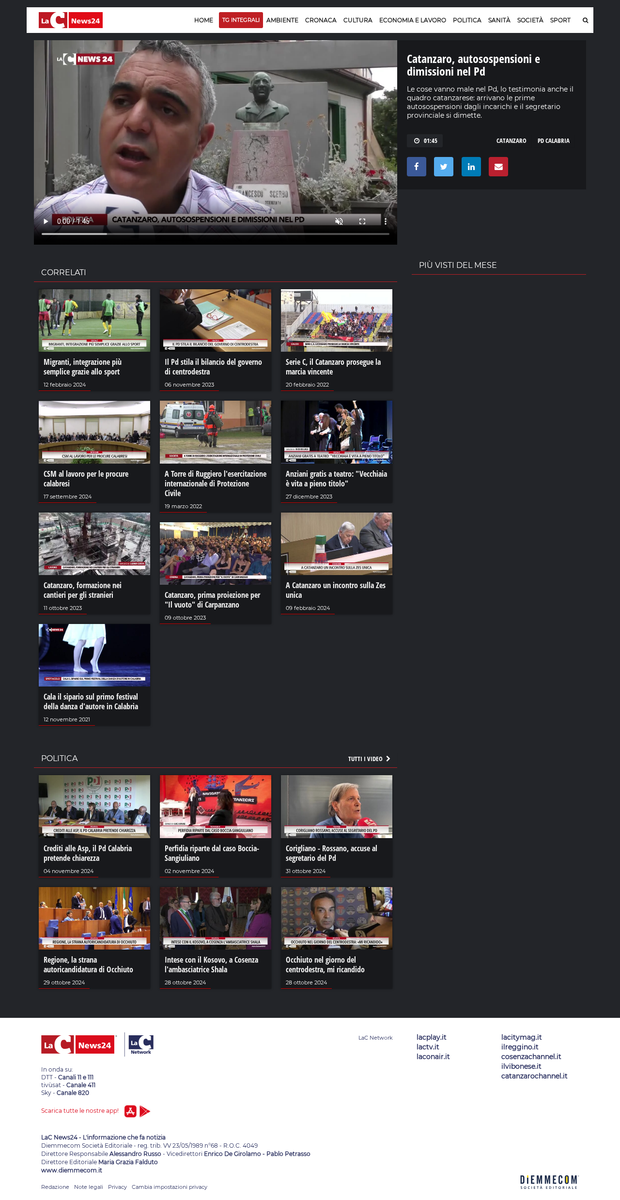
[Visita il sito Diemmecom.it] (549, 1194)
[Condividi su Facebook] (415, 169)
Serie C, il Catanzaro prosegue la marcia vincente (333, 367)
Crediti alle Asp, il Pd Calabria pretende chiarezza (88, 853)
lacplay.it (432, 1037)
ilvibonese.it (521, 1066)
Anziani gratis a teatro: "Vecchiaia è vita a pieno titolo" (336, 478)
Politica (467, 20)
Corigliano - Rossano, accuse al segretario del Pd (331, 853)
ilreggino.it (520, 1047)
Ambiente (282, 20)
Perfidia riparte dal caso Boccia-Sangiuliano (212, 853)
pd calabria (554, 140)
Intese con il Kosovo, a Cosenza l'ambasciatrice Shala (211, 964)
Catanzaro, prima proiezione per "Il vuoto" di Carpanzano (212, 600)
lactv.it (428, 1047)
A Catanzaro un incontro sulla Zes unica (336, 590)
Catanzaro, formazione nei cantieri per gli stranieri (83, 590)
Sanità (499, 20)
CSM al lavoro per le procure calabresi (86, 478)
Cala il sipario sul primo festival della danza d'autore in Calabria (91, 701)
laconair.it (433, 1056)
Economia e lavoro (412, 20)
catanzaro (511, 140)
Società (530, 20)
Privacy (117, 1187)
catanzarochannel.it (534, 1076)
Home (203, 20)
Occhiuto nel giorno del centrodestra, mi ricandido (325, 964)
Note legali (88, 1187)
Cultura (357, 20)
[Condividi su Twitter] (442, 169)
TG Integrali (241, 19)
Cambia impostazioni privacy (169, 1187)
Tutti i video (366, 758)
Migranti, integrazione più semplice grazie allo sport (83, 367)
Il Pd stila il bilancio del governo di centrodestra (213, 367)
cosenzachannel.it (531, 1056)
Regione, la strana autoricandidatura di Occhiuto (88, 964)
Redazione (55, 1187)
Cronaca (321, 20)
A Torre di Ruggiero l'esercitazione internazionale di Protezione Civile (215, 483)
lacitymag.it (521, 1037)
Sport (560, 20)
